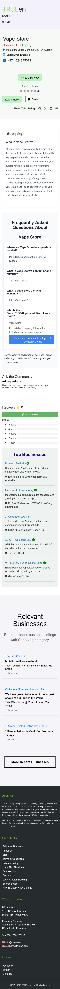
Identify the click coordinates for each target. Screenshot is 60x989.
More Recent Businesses (30, 762)
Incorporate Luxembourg (19, 490)
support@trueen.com (16, 946)
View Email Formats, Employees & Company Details (31, 339)
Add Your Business (13, 846)
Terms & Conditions (13, 858)
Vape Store (34, 385)
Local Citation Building (15, 879)
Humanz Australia (16, 463)
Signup (7, 22)
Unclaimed (10, 45)
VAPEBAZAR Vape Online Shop (24, 563)
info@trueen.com (14, 942)
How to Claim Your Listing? (17, 887)
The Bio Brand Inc (15, 656)
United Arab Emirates (18, 54)
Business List (10, 871)
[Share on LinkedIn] (51, 108)
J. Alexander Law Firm (18, 516)
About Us (8, 850)
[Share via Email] (57, 108)
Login (6, 16)
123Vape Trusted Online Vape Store (26, 726)
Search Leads (10, 883)
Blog (5, 854)
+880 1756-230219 (14, 935)
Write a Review (30, 77)
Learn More (12, 99)
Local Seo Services (13, 867)
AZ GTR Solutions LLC (18, 539)
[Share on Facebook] (40, 108)
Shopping (25, 45)
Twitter (6, 969)
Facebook (8, 965)
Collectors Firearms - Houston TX (24, 689)
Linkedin (7, 973)
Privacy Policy (10, 863)
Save (34, 99)
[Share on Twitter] (45, 108)
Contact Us (9, 875)
